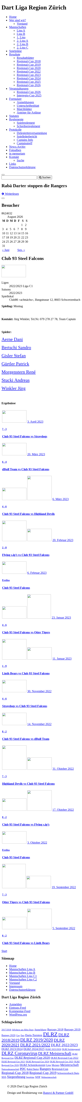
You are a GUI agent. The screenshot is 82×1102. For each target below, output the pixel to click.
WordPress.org (18, 1014)
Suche (20, 160)
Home (13, 16)
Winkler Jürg (14, 388)
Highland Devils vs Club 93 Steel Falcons (28, 783)
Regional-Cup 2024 (29, 78)
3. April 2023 (35, 421)
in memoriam (17, 153)
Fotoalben (15, 150)
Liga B (21, 34)
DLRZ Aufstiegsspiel (71, 1049)
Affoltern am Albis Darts (23, 1030)
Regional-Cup (60, 1068)
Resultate (14, 54)
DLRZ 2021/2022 (35, 1045)
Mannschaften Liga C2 (23, 979)
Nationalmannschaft (10, 1069)
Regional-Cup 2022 (29, 71)
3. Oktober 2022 (37, 842)
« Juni (5, 250)
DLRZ (50, 1034)
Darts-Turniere (33, 1035)
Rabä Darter (33, 1069)
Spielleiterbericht (27, 136)
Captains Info (25, 139)
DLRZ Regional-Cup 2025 (61, 1062)
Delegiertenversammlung (32, 133)
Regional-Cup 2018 (29, 61)
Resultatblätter (25, 57)
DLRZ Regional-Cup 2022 (64, 1057)
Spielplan (30, 1077)
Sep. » (21, 250)
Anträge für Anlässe (29, 112)
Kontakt (14, 157)
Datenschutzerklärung (22, 167)
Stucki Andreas (16, 380)
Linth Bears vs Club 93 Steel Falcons (26, 673)
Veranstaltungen (18, 88)
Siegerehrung (16, 1077)
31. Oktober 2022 (63, 768)
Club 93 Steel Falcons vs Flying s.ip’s (25, 824)
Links (12, 163)
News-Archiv (17, 146)
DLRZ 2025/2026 (53, 1049)
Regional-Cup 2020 (29, 68)
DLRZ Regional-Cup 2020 (32, 1057)
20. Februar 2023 (62, 540)
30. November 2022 (39, 691)
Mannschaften (17, 27)
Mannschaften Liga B (22, 972)
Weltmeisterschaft (48, 1077)
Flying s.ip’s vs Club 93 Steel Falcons (25, 555)
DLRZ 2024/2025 (34, 1049)
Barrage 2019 (72, 1029)
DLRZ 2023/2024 (12, 1049)
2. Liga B (22, 44)
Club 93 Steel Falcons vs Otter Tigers (26, 632)
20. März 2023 (36, 454)
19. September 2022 (64, 887)
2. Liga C (22, 47)
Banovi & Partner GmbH (58, 1092)
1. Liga (21, 37)
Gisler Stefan (14, 355)
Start (4, 951)
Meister (55, 1065)
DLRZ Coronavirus (19, 1053)
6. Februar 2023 (37, 572)
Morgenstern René (19, 371)
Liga (48, 1065)
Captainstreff (24, 143)
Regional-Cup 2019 (29, 64)
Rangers (45, 1069)
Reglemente (16, 119)
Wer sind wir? (17, 20)
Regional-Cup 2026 (29, 85)
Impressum (15, 986)
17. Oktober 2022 (63, 809)
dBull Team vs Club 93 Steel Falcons (25, 469)
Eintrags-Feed (17, 1007)
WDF (37, 1077)
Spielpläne (15, 51)
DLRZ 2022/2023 (64, 1045)
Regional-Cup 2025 (29, 81)
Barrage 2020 (8, 1035)
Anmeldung (40, 1029)
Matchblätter (24, 109)
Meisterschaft (69, 1065)
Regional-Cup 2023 (29, 75)
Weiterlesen (11, 193)
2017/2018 (6, 1030)
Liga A (21, 30)
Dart (22, 1035)
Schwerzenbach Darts (68, 1073)
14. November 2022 (39, 724)
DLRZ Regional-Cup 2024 (37, 1062)
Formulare (15, 98)
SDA (4, 1077)
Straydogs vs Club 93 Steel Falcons (24, 706)
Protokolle (15, 129)
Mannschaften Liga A (22, 969)
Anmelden (15, 1004)
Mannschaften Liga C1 (23, 976)
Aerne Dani (12, 339)
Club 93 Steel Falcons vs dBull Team (25, 738)
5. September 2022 (63, 928)
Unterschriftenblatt (28, 105)
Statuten (14, 116)
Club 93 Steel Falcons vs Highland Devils (28, 513)
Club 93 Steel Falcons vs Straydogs (24, 436)
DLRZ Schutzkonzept (32, 1064)
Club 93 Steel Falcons (16, 587)
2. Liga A (22, 40)
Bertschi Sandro (16, 347)
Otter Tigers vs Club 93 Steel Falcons (26, 902)
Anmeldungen (25, 102)
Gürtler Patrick (15, 363)
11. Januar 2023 (62, 658)
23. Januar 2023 (61, 617)
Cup (18, 1035)
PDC (23, 1069)
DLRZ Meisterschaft (54, 1053)
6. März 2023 (60, 499)
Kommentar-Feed (19, 1011)
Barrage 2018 (55, 1029)
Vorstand (22, 23)
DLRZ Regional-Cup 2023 (13, 1062)
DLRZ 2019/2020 (36, 1039)
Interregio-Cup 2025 (29, 95)
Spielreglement (26, 122)
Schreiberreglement (28, 126)
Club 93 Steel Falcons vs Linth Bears (26, 943)
